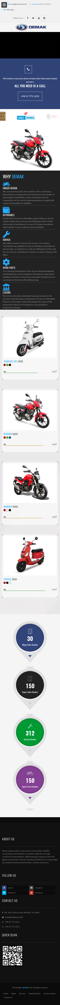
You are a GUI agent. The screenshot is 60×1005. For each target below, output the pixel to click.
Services (22, 993)
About (13, 993)
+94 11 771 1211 (30, 96)
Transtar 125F (10, 361)
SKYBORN (7, 434)
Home (5, 993)
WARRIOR (7, 506)
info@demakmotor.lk (19, 4)
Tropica (7, 579)
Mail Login (10, 10)
